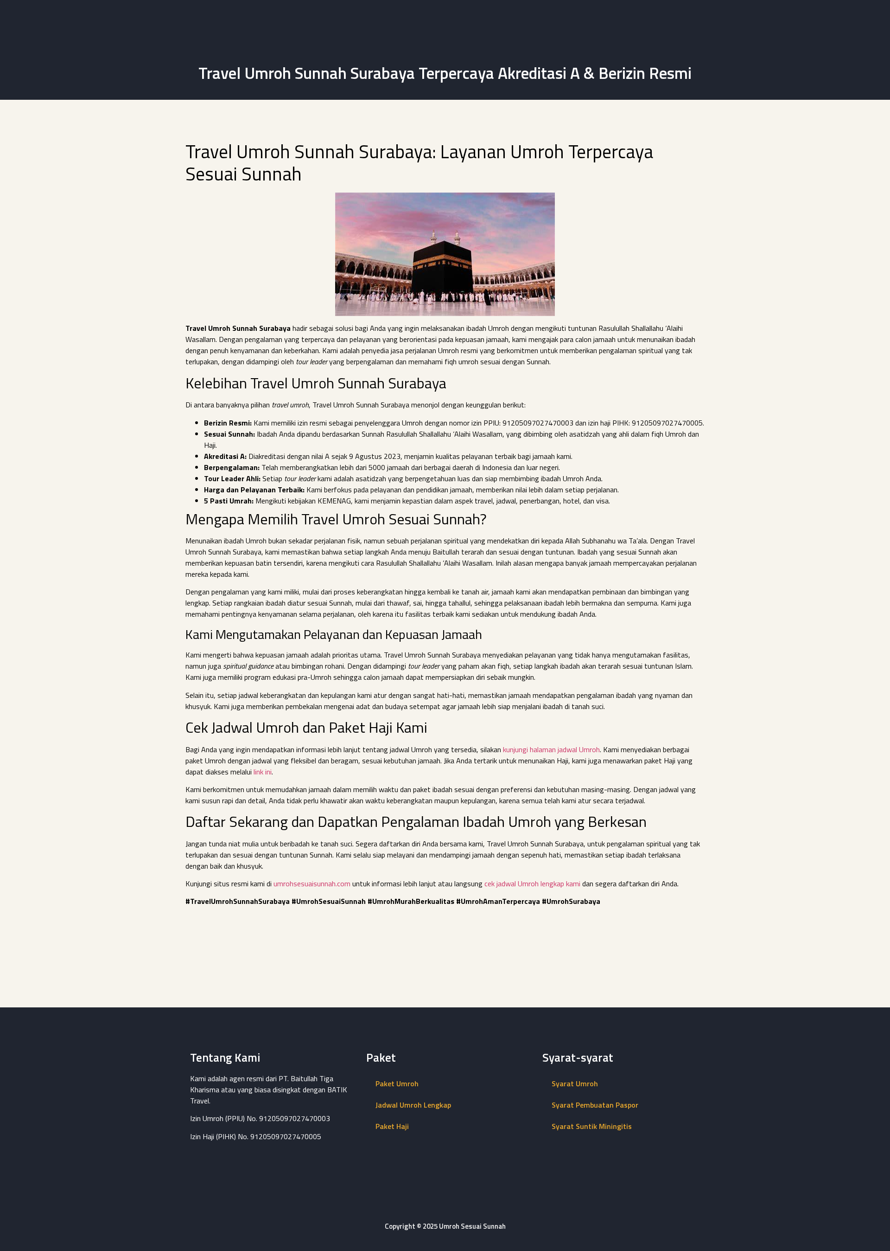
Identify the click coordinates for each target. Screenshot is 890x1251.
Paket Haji (392, 1126)
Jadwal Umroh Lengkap (413, 1104)
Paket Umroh (397, 1083)
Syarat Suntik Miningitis (592, 1126)
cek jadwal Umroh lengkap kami (532, 883)
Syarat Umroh (575, 1083)
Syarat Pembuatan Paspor (595, 1104)
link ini (263, 771)
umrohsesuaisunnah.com (311, 883)
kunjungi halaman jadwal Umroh (551, 749)
